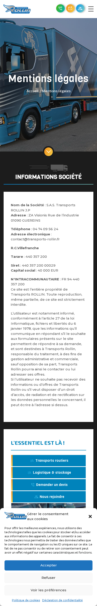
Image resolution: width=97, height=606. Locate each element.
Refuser (48, 577)
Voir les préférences (48, 590)
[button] (90, 516)
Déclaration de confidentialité (62, 600)
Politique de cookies (26, 600)
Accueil (33, 91)
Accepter (48, 565)
